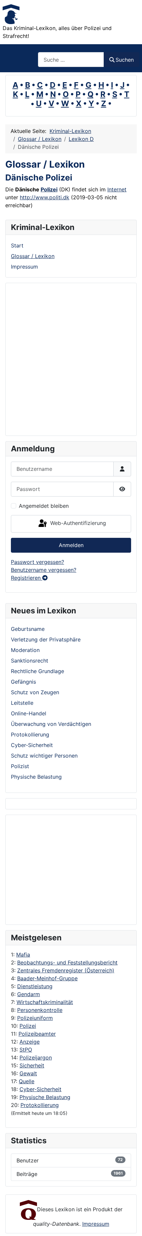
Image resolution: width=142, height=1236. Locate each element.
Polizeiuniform (35, 1018)
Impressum (24, 266)
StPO (25, 1049)
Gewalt (28, 1073)
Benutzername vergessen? (43, 570)
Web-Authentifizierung (77, 523)
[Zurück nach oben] (130, 1224)
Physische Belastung (44, 1097)
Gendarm (28, 994)
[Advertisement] (66, 869)
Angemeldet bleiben (44, 506)
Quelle (26, 1081)
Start (17, 245)
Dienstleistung (35, 986)
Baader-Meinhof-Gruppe (47, 978)
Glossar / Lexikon (32, 256)
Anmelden (71, 545)
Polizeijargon (35, 1057)
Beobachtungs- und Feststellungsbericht (67, 962)
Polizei (27, 1026)
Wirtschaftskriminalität (45, 1002)
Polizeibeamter (37, 1033)
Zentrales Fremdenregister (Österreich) (65, 970)
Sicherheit (31, 1065)
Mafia (23, 954)
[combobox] (71, 59)
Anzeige (29, 1041)
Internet (116, 189)
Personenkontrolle (39, 1010)
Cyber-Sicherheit (40, 1089)
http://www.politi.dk (44, 197)
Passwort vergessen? (37, 562)
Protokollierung (39, 1105)
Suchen (125, 59)
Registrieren (26, 577)
